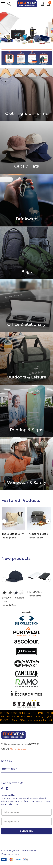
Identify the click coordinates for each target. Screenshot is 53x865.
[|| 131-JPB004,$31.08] (39, 576)
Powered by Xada (10, 854)
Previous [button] (4, 521)
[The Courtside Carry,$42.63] (13, 518)
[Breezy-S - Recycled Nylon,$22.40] (13, 576)
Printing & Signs (26, 429)
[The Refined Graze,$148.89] (39, 518)
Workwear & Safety (26, 482)
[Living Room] (26, 94)
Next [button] (48, 521)
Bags (26, 271)
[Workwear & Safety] (26, 463)
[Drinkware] (26, 200)
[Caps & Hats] (26, 147)
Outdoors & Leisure (26, 377)
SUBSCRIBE (26, 831)
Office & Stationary (26, 324)
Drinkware (26, 218)
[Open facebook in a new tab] (2, 789)
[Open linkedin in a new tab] (7, 789)
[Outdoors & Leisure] (26, 358)
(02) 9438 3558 (18, 749)
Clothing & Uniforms (26, 113)
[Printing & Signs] (26, 411)
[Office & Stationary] (26, 305)
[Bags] (26, 252)
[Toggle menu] (3, 4)
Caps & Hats (26, 166)
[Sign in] (43, 3)
